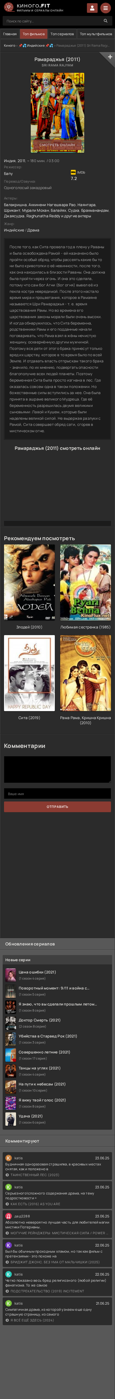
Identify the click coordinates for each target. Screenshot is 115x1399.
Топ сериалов (62, 33)
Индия (10, 160)
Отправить (57, 806)
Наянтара (86, 204)
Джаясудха (14, 215)
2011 (21, 160)
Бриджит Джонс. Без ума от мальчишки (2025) (55, 1262)
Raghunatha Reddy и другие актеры (58, 215)
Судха (73, 210)
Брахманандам (95, 210)
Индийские (14, 230)
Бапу (8, 173)
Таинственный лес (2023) (35, 1175)
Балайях (58, 210)
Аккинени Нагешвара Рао (52, 204)
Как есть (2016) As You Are (35, 1204)
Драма (33, 230)
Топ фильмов (34, 33)
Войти (92, 8)
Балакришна (15, 204)
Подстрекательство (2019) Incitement (47, 1291)
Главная (10, 33)
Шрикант (12, 210)
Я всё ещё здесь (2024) (32, 1320)
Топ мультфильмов (96, 33)
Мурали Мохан (35, 210)
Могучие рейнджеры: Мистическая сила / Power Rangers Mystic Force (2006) (60, 1233)
